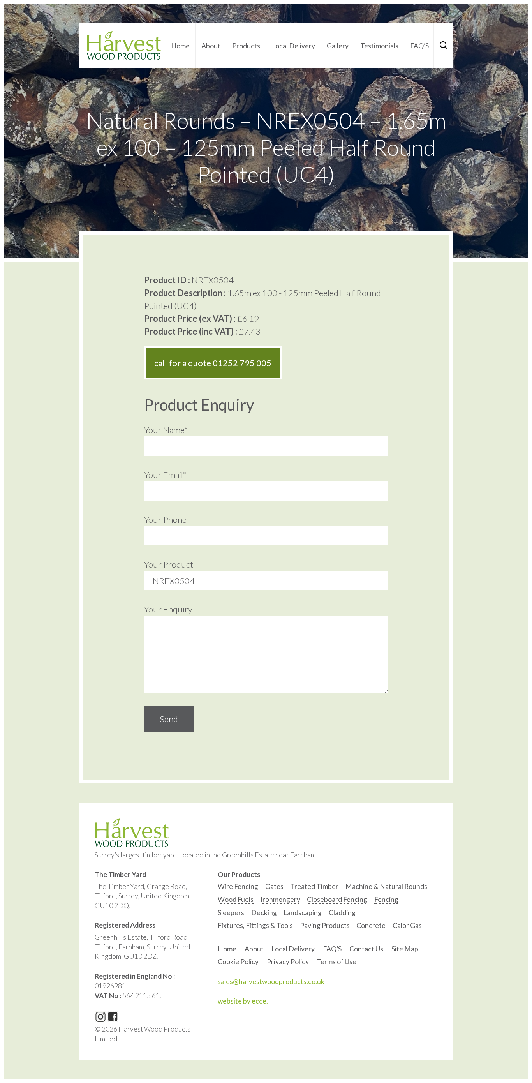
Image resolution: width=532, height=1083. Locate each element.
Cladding (342, 912)
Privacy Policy (288, 962)
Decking (264, 912)
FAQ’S (419, 46)
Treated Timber (314, 886)
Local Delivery (293, 46)
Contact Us (366, 949)
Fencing (386, 899)
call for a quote (212, 363)
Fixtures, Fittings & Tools (255, 925)
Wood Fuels (236, 899)
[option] (238, 888)
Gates (274, 886)
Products (246, 46)
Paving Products (325, 925)
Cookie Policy (238, 962)
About (210, 46)
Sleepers (231, 912)
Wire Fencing (238, 886)
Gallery (338, 46)
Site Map (404, 949)
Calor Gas (407, 925)
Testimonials (379, 46)
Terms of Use (336, 962)
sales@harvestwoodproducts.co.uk (271, 981)
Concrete (371, 925)
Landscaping (303, 912)
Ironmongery (280, 899)
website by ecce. (243, 1001)
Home (180, 46)
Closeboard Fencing (337, 899)
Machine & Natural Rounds (386, 886)
